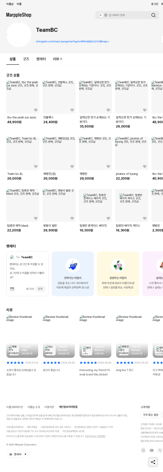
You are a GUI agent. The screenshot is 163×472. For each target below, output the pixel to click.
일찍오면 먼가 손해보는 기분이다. (95, 120)
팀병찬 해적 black (17, 225)
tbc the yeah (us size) (21, 117)
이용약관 (49, 407)
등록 (40, 288)
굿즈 (26, 59)
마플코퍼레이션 (14, 407)
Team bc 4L (15, 174)
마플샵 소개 (34, 407)
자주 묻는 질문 (150, 414)
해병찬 (83, 174)
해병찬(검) (49, 174)
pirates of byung (127, 174)
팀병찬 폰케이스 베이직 (93, 225)
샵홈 (13, 59)
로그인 (154, 4)
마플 (19, 4)
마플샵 (9, 4)
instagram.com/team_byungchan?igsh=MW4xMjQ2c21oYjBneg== (72, 41)
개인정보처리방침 (68, 406)
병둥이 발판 (50, 225)
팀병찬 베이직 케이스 (128, 225)
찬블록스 (48, 117)
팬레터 (41, 59)
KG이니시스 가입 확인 (95, 436)
